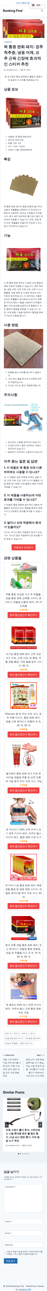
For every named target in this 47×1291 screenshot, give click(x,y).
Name (8, 1221)
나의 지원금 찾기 (23, 3)
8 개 (32, 1033)
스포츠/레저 (8, 42)
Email (8, 1233)
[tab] (18, 1153)
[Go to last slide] (7, 1125)
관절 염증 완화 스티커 (14, 1038)
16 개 (16, 1033)
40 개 (24, 1033)
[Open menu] (42, 11)
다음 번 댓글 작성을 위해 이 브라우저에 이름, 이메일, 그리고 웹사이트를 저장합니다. (25, 1252)
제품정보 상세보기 (24, 547)
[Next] (40, 1125)
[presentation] (23, 1111)
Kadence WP (25, 1289)
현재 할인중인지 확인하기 (23, 615)
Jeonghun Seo (11, 70)
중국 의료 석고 (26, 1043)
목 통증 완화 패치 (33, 1038)
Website (9, 1245)
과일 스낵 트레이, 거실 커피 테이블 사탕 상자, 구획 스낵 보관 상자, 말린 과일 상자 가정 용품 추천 (12, 1065)
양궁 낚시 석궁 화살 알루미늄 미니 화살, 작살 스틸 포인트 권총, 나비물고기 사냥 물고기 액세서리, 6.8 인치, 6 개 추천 (35, 1065)
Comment (10, 1187)
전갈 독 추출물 (11, 1043)
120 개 (8, 1033)
